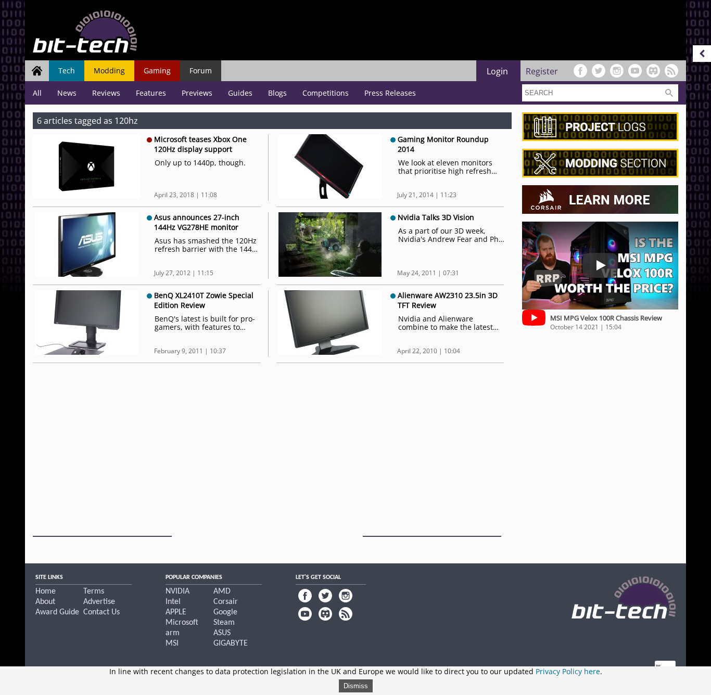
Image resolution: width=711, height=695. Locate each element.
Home (45, 591)
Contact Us (101, 612)
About (45, 602)
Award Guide (57, 612)
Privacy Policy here (568, 671)
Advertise (99, 602)
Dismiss (356, 686)
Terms (93, 591)
